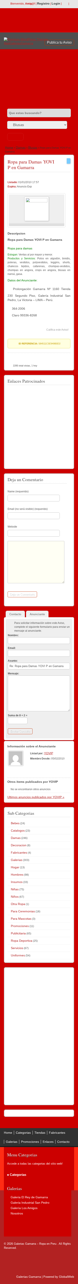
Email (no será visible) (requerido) (28, 508)
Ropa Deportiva (21, 940)
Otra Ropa (18, 904)
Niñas (15, 889)
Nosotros (17, 1213)
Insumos (17, 882)
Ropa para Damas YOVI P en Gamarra (31, 164)
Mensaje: (13, 673)
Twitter (72, 4)
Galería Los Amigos (24, 1208)
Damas (21, 147)
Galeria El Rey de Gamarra (29, 1197)
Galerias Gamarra (28, 1276)
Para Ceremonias (23, 911)
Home (9, 147)
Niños (15, 896)
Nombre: (13, 635)
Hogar (15, 867)
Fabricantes (19, 852)
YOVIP (48, 753)
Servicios (17, 948)
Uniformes (18, 955)
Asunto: (13, 660)
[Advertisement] (39, 77)
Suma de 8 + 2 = (17, 715)
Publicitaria (18, 933)
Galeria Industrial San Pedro (30, 1202)
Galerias (16, 860)
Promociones (20, 926)
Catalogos (18, 830)
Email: (12, 648)
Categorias (23, 1132)
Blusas (32, 147)
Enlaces (48, 1141)
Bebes (15, 823)
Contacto (63, 1141)
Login (56, 3)
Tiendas (39, 1132)
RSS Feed (65, 4)
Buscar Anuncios (15, 137)
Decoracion (18, 845)
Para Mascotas (21, 918)
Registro (43, 3)
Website (12, 526)
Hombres (17, 874)
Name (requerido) (18, 491)
